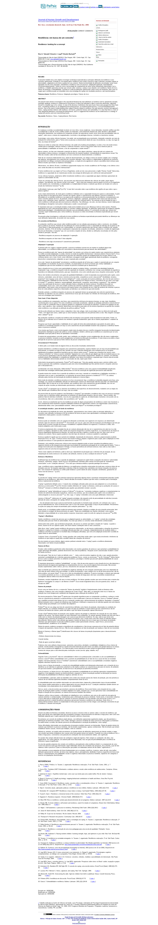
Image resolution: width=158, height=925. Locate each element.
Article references (103, 35)
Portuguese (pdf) (103, 30)
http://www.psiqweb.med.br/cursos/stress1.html (53, 849)
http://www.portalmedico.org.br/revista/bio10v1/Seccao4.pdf (83, 844)
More (99, 55)
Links (46, 766)
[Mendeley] (97, 55)
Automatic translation (104, 42)
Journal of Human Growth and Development (58, 19)
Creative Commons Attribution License (105, 914)
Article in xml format (104, 33)
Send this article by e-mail (105, 44)
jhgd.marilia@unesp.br (79, 923)
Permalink (101, 60)
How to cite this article (105, 37)
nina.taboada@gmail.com (58, 59)
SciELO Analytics (103, 25)
